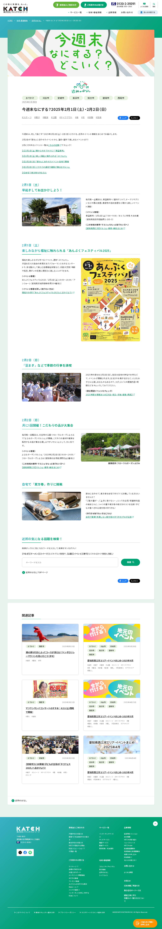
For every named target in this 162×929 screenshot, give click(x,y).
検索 (129, 562)
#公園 (54, 117)
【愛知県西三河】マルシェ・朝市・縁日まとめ (104, 228)
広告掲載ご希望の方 (132, 885)
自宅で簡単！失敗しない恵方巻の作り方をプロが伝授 (109, 516)
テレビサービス (104, 840)
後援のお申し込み (130, 854)
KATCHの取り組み (130, 840)
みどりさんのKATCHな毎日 (78, 884)
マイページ (72, 866)
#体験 (90, 117)
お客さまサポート (75, 872)
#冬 (83, 117)
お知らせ (127, 880)
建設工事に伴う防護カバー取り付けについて (134, 898)
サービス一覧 (76, 12)
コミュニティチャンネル (107, 866)
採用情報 (127, 857)
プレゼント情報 (74, 881)
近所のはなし (21, 800)
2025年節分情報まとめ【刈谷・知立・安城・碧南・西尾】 (109, 394)
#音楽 (98, 117)
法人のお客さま (129, 860)
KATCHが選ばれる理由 (76, 845)
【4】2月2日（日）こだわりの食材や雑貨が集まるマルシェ (46, 167)
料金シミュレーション (76, 848)
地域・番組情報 (95, 12)
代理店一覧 (73, 851)
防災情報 (102, 869)
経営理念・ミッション (131, 834)
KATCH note (128, 845)
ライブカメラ (103, 875)
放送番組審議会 (129, 848)
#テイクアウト (65, 117)
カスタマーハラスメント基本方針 (93, 912)
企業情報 (112, 12)
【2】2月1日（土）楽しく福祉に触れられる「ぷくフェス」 (44, 156)
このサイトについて (23, 912)
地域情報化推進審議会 (132, 851)
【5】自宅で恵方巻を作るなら (34, 172)
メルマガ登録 (73, 890)
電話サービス (103, 843)
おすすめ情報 (73, 878)
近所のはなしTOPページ (37, 572)
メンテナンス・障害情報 (77, 875)
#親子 (37, 117)
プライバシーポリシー (68, 912)
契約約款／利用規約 (106, 848)
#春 (76, 117)
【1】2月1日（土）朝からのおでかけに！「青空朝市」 (43, 150)
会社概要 (127, 837)
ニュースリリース (129, 843)
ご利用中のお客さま (76, 860)
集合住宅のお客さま (76, 843)
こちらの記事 (53, 145)
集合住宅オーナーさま (132, 890)
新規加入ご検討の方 (76, 827)
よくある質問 (128, 872)
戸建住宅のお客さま (76, 834)
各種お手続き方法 (75, 869)
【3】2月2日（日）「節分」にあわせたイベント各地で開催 (45, 161)
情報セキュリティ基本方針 (45, 912)
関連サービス (103, 845)
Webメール (72, 887)
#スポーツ (26, 117)
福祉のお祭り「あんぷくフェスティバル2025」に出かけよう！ (47, 292)
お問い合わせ (127, 12)
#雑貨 (45, 117)
